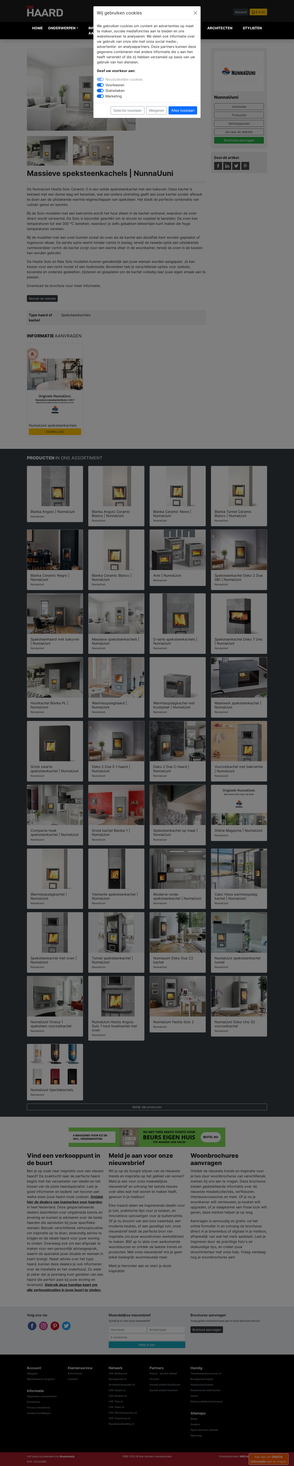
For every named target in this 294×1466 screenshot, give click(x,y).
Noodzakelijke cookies (123, 79)
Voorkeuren (114, 85)
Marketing (113, 96)
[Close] (195, 12)
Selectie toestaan (127, 110)
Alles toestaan (182, 110)
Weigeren (156, 110)
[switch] (100, 85)
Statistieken (115, 90)
